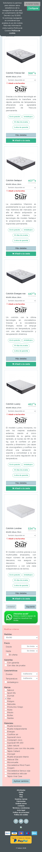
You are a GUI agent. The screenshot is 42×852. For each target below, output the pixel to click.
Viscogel (11, 754)
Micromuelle (12, 762)
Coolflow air (12, 734)
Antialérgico (12, 682)
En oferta (13, 655)
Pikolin (10, 713)
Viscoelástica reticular (17, 774)
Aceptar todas (32, 4)
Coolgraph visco (14, 740)
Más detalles (21, 135)
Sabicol (10, 690)
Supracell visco (14, 737)
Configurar (33, 8)
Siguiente (30, 607)
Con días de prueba (16, 666)
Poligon (10, 701)
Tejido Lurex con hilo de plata (20, 748)
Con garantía (13, 663)
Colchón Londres (14, 528)
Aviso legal (21, 810)
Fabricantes (21, 801)
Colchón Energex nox (16, 294)
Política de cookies (21, 815)
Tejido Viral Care (14, 776)
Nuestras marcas (21, 799)
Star (9, 699)
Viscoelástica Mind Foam (18, 765)
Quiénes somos (21, 803)
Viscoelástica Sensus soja (18, 771)
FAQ (21, 797)
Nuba (9, 710)
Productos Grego (15, 707)
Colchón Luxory (13, 404)
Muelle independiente (17, 729)
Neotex (10, 718)
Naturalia (11, 704)
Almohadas (21, 790)
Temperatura (11, 679)
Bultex (10, 715)
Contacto (21, 806)
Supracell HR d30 (15, 743)
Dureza (9, 674)
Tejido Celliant (13, 751)
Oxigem (10, 768)
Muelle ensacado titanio (18, 757)
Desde (9, 647)
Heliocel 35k (12, 760)
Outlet (21, 792)
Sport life (11, 693)
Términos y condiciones (21, 808)
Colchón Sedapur (14, 180)
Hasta (8, 651)
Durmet (10, 696)
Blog (21, 794)
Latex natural (13, 746)
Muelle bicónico (14, 726)
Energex (11, 732)
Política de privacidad (21, 812)
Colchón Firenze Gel (15, 73)
